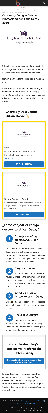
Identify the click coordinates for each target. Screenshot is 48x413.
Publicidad (34, 403)
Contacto (27, 403)
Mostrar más (10, 158)
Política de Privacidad (37, 401)
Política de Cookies (16, 403)
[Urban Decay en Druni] (24, 185)
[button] (4, 3)
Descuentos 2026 (14, 10)
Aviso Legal (24, 401)
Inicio (4, 10)
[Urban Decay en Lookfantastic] (24, 134)
